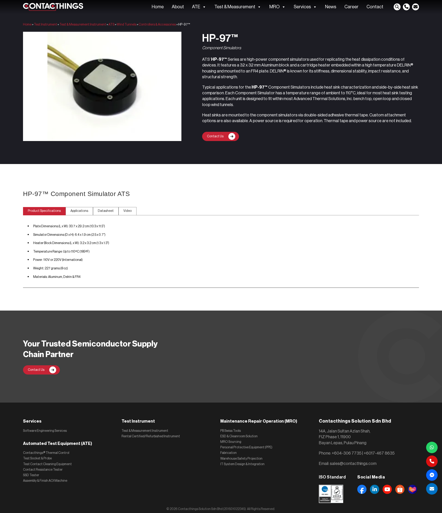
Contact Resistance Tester (43, 469)
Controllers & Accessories (157, 24)
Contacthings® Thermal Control (46, 453)
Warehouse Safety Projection (241, 458)
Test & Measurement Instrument (82, 24)
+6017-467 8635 (379, 453)
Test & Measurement (234, 7)
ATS (111, 24)
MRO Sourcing (230, 442)
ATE (196, 7)
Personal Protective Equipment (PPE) (246, 447)
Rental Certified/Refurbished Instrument (151, 436)
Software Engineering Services (45, 430)
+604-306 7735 (346, 453)
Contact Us (215, 136)
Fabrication (228, 453)
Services (302, 7)
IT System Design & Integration (242, 464)
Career (351, 7)
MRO (274, 7)
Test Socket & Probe (37, 458)
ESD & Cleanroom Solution (239, 436)
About (178, 7)
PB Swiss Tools (230, 430)
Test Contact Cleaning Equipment (47, 464)
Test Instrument (45, 24)
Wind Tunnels (126, 24)
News (330, 7)
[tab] (44, 211)
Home (158, 7)
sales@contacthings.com (353, 463)
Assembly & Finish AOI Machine (45, 480)
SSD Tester (31, 475)
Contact (374, 7)
